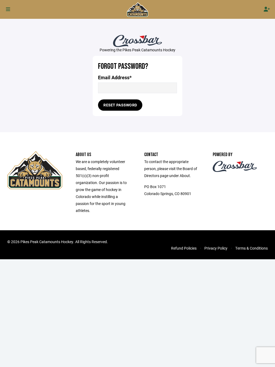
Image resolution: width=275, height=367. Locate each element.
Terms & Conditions (251, 248)
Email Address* (115, 77)
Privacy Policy (215, 248)
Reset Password (120, 104)
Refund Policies (184, 248)
